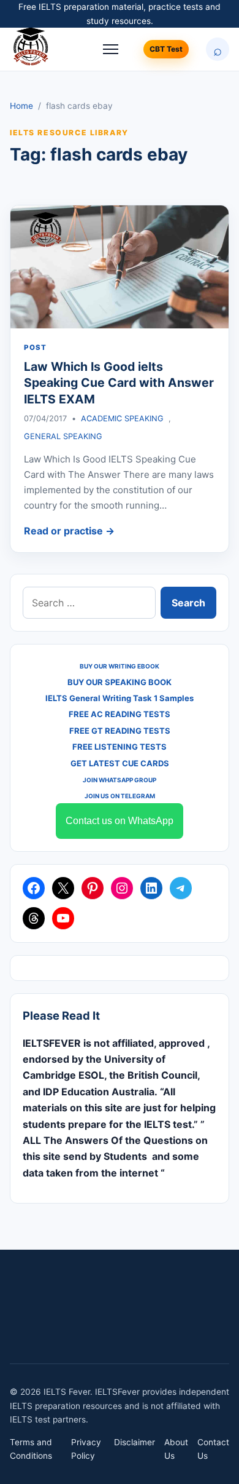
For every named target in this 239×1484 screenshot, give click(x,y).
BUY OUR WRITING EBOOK (119, 666)
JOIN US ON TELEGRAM (120, 796)
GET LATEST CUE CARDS (119, 763)
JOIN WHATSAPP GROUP (119, 780)
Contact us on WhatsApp (119, 820)
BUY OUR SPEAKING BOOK (119, 682)
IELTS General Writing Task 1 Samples (119, 698)
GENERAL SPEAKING (63, 436)
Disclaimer (134, 1442)
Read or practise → (69, 531)
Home (21, 106)
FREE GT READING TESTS (119, 731)
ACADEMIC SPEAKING (122, 418)
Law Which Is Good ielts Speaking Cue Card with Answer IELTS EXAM (119, 383)
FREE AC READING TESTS (119, 714)
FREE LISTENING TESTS (119, 747)
